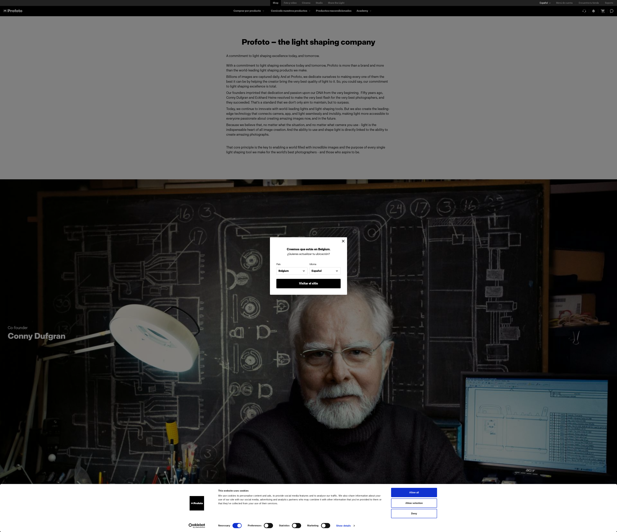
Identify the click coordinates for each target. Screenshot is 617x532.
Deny (414, 513)
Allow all (414, 492)
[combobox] (292, 271)
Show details (343, 525)
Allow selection (414, 503)
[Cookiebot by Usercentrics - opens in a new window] (197, 525)
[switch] (268, 525)
